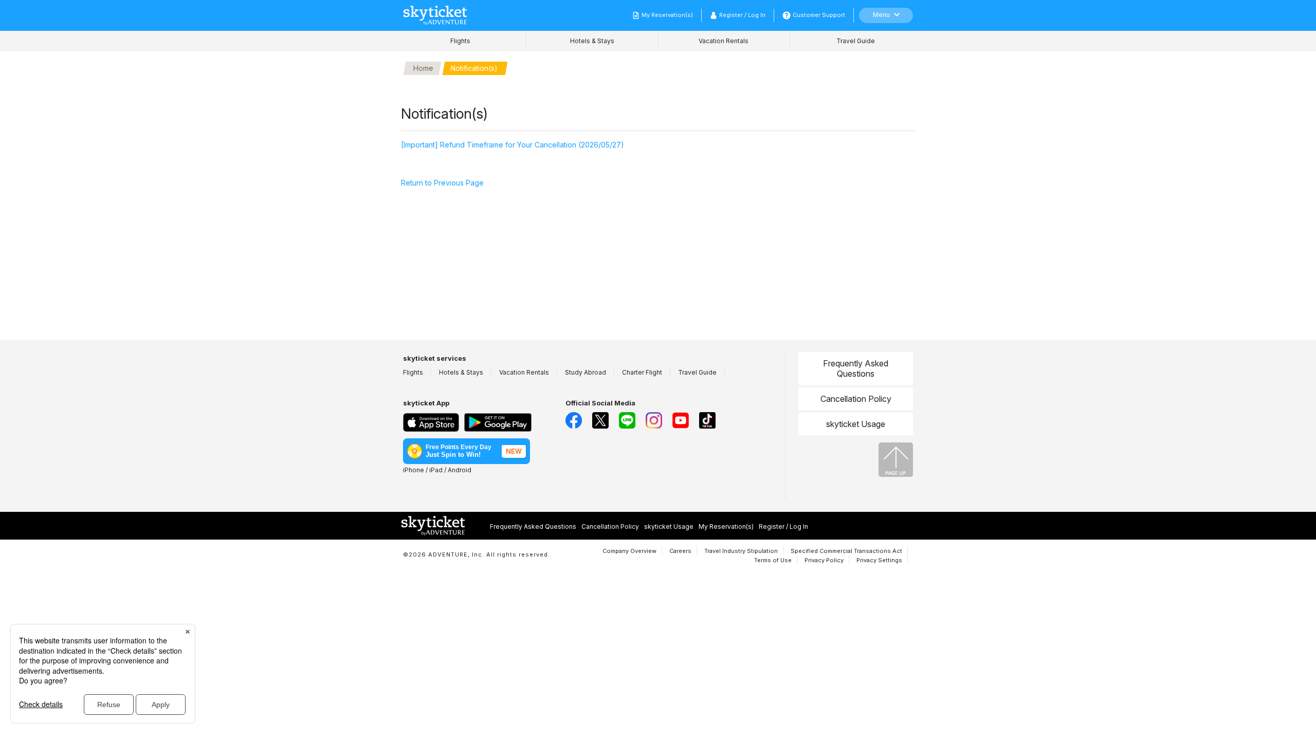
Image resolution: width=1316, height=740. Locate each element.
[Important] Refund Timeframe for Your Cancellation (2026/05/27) (512, 144)
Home (423, 68)
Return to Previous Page (442, 182)
